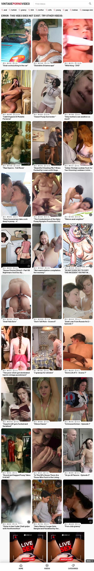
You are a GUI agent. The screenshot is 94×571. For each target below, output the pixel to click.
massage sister (88, 10)
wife (50, 10)
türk (32, 10)
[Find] (90, 3)
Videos (47, 568)
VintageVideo (15, 3)
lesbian (75, 10)
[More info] (28, 61)
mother (41, 10)
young (58, 10)
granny (23, 10)
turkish (14, 10)
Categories (73, 568)
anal (5, 10)
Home (21, 568)
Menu (89, 561)
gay (66, 10)
